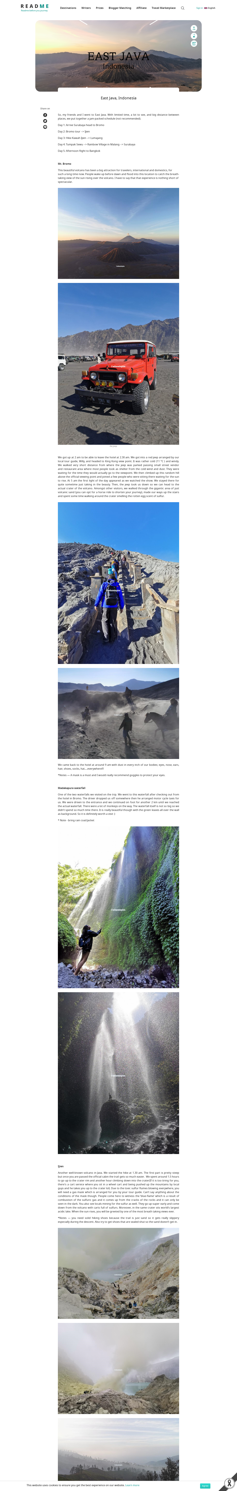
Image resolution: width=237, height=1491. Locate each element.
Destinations (68, 8)
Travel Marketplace (164, 8)
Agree (205, 1486)
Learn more (132, 1485)
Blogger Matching (120, 8)
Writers (86, 8)
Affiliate (141, 8)
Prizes (100, 8)
